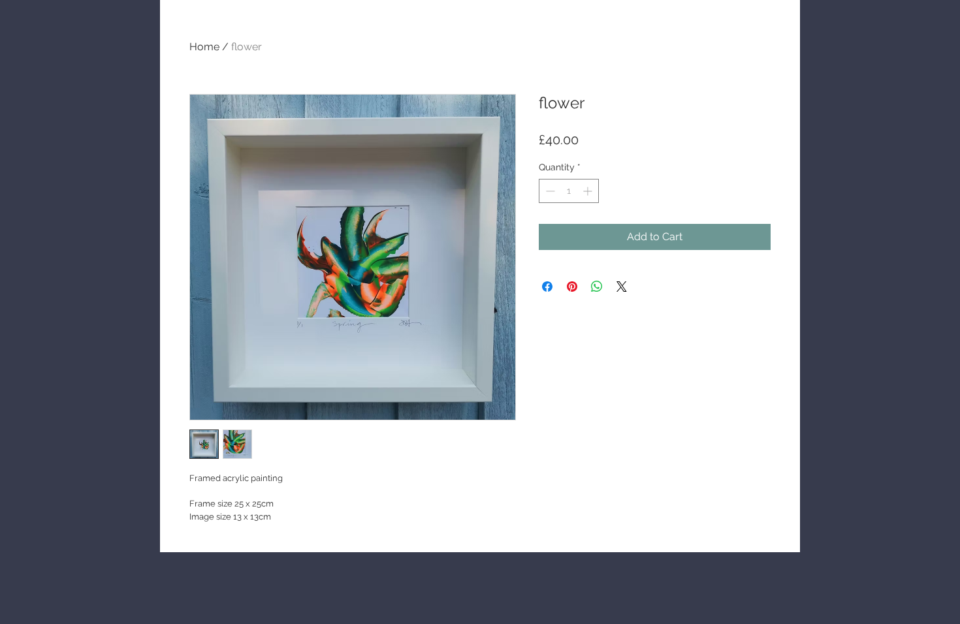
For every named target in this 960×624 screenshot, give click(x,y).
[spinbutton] (569, 190)
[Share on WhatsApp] (597, 286)
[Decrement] (549, 190)
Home (204, 46)
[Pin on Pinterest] (572, 286)
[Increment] (589, 190)
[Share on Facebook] (547, 286)
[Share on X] (622, 286)
